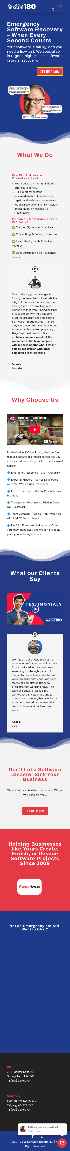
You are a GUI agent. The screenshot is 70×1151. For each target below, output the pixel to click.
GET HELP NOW (49, 71)
